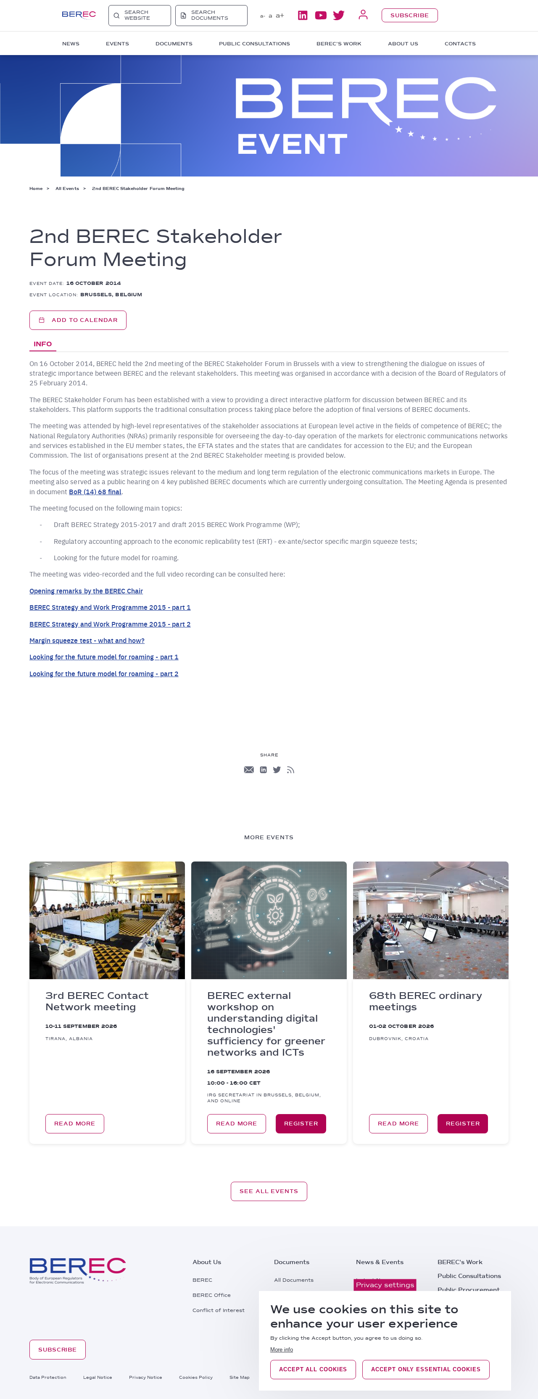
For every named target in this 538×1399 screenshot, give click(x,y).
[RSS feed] (290, 769)
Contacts (460, 44)
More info (281, 1349)
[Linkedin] (303, 15)
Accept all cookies (313, 1369)
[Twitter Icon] (277, 769)
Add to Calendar (85, 320)
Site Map (239, 1377)
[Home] (79, 15)
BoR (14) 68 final (95, 491)
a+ (280, 15)
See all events (269, 1191)
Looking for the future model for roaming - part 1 (104, 657)
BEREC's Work (460, 1262)
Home (35, 188)
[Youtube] (321, 15)
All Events (67, 188)
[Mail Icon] (249, 769)
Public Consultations (469, 1276)
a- (262, 16)
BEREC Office (212, 1295)
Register (301, 1123)
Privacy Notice (145, 1377)
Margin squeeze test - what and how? (87, 640)
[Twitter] (339, 15)
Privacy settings (385, 1285)
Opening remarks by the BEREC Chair (86, 591)
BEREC (202, 1280)
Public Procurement (469, 1289)
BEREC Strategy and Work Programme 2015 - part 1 (110, 607)
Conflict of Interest (219, 1310)
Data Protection (47, 1377)
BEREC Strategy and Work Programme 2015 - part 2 (110, 624)
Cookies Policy (196, 1377)
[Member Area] (363, 15)
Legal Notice (97, 1377)
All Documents (294, 1280)
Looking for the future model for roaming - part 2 (104, 673)
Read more (74, 1123)
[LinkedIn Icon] (263, 769)
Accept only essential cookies (425, 1369)
